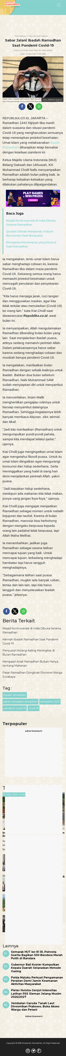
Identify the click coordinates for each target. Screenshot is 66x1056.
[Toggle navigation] (50, 4)
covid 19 (33, 708)
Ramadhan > (21, 36)
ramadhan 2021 (50, 701)
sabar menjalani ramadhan (20, 701)
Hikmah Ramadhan (38, 36)
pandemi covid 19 (14, 708)
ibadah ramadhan (14, 695)
